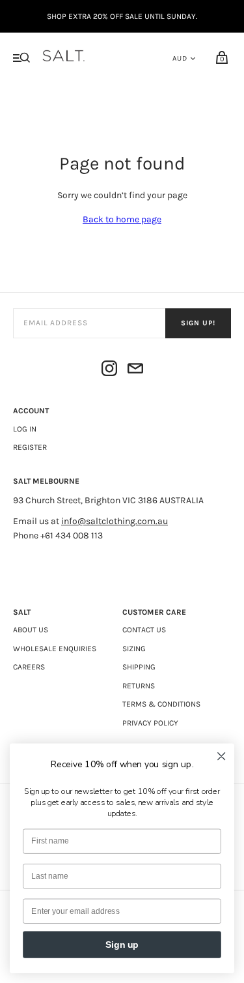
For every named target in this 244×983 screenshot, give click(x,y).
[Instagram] (109, 370)
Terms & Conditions (161, 704)
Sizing (134, 648)
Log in (24, 428)
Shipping (139, 666)
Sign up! (198, 323)
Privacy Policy (150, 722)
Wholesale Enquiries (54, 648)
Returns (138, 685)
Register (30, 447)
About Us (30, 629)
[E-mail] (135, 370)
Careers (29, 666)
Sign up (122, 944)
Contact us (144, 629)
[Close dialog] (221, 756)
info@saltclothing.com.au (114, 521)
